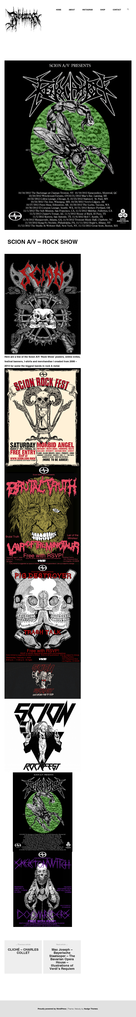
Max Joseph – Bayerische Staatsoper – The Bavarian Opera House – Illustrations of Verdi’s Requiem (62, 956)
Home (58, 10)
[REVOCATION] (43, 812)
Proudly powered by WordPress (52, 1009)
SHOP (102, 10)
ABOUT (72, 10)
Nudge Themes (91, 1009)
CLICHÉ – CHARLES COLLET (23, 949)
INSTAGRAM (87, 10)
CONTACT (117, 10)
